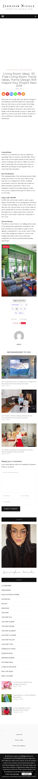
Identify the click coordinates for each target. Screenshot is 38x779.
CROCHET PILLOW (8, 640)
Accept (27, 774)
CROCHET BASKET (8, 622)
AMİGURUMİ (6, 590)
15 (21, 309)
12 (26, 305)
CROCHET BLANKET (9, 631)
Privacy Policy (19, 740)
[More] (23, 94)
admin (14, 319)
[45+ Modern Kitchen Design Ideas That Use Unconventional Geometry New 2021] (19, 401)
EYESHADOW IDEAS (8, 649)
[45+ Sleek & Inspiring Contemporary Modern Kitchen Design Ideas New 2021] (19, 435)
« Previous (15, 305)
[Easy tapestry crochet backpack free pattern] (7, 698)
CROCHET (5, 613)
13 (12, 309)
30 (16, 313)
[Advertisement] (19, 46)
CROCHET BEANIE (8, 626)
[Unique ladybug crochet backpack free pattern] (7, 711)
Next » (21, 313)
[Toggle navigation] (3, 16)
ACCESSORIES (6, 586)
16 (24, 309)
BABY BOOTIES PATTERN (10, 595)
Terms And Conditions (19, 745)
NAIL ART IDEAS (7, 671)
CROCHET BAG (7, 617)
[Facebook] (11, 94)
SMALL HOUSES (7, 676)
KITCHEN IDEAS (7, 662)
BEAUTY (4, 604)
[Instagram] (19, 94)
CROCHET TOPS (7, 644)
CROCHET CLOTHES (9, 635)
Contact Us (19, 734)
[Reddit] (3, 94)
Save (24, 323)
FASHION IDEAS (7, 653)
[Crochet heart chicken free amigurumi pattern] (7, 685)
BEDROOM (5, 608)
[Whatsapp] (15, 94)
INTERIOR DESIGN (12, 70)
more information (14, 774)
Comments (23, 319)
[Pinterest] (7, 94)
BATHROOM (6, 599)
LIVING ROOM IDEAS (25, 70)
